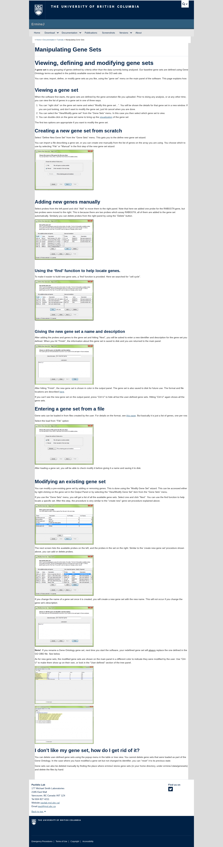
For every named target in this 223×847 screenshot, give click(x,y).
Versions (123, 32)
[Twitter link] (170, 790)
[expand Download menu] (58, 33)
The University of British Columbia (38, 9)
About (138, 32)
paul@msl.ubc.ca (47, 806)
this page (131, 415)
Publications (91, 32)
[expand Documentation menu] (80, 33)
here (61, 391)
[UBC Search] (185, 4)
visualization (106, 117)
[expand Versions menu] (131, 33)
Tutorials (60, 40)
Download (50, 32)
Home (37, 32)
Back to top (38, 811)
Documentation (69, 32)
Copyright (75, 841)
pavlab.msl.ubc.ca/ (50, 802)
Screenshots (108, 32)
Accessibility (87, 841)
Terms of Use (61, 841)
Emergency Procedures (42, 841)
